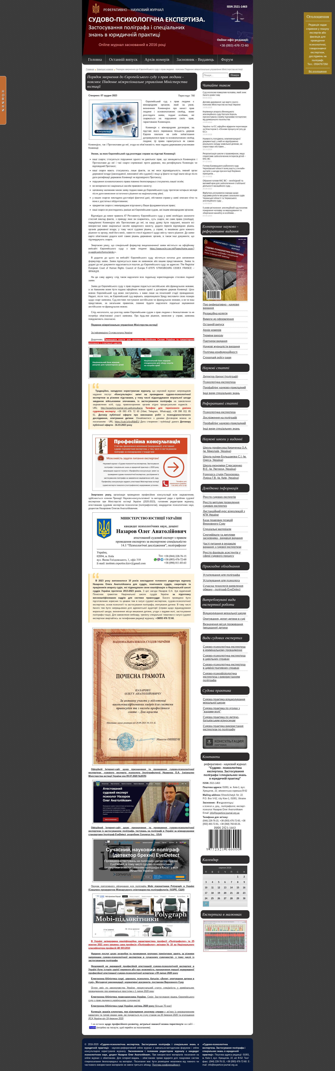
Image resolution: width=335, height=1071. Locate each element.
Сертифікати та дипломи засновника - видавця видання (223, 536)
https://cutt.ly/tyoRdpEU (127, 421)
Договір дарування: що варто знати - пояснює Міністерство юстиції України (221, 103)
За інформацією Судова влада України (111, 332)
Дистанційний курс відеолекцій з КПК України (224, 513)
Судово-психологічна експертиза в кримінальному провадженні (224, 648)
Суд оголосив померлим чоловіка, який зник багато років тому (224, 93)
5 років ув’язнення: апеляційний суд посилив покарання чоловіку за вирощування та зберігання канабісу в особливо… (225, 210)
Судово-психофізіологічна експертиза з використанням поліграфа (221, 677)
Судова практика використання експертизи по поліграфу (223, 727)
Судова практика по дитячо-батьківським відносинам (221, 719)
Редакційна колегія (215, 313)
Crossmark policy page (217, 357)
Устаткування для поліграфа (221, 574)
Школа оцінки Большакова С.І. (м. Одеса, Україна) (224, 458)
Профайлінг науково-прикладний (224, 387)
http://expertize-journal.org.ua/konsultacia (122, 408)
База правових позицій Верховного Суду (218, 522)
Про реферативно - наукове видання (221, 306)
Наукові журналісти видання (221, 346)
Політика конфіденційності (220, 352)
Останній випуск (213, 324)
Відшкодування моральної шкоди (224, 613)
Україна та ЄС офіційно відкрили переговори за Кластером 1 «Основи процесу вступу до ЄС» (225, 129)
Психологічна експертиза (219, 382)
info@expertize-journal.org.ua (224, 813)
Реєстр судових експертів (219, 496)
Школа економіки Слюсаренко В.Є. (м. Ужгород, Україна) (222, 467)
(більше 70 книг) (131, 1006)
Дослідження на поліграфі (220, 417)
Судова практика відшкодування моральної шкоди (224, 701)
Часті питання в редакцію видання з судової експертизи (222, 545)
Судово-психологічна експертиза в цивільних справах (224, 657)
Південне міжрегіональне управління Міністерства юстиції (124, 325)
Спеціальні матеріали (217, 529)
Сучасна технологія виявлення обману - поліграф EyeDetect (223, 587)
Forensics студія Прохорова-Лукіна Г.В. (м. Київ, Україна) (221, 476)
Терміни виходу (213, 335)
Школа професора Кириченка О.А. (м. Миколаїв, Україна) (225, 449)
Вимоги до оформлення (218, 319)
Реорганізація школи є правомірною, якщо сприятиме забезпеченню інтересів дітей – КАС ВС (224, 156)
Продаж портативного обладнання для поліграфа (119, 886)
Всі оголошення (318, 71)
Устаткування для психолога (221, 580)
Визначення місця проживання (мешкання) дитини (223, 626)
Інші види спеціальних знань (221, 393)
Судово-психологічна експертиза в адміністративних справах (224, 666)
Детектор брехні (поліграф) (220, 376)
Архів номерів (212, 330)
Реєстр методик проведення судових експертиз (221, 504)
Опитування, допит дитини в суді (224, 618)
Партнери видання (215, 341)
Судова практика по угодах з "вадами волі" (221, 710)
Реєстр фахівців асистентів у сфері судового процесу (221, 554)
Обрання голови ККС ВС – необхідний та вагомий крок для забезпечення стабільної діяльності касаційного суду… (224, 183)
